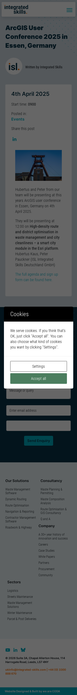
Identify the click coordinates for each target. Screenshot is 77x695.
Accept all (38, 378)
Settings (38, 366)
